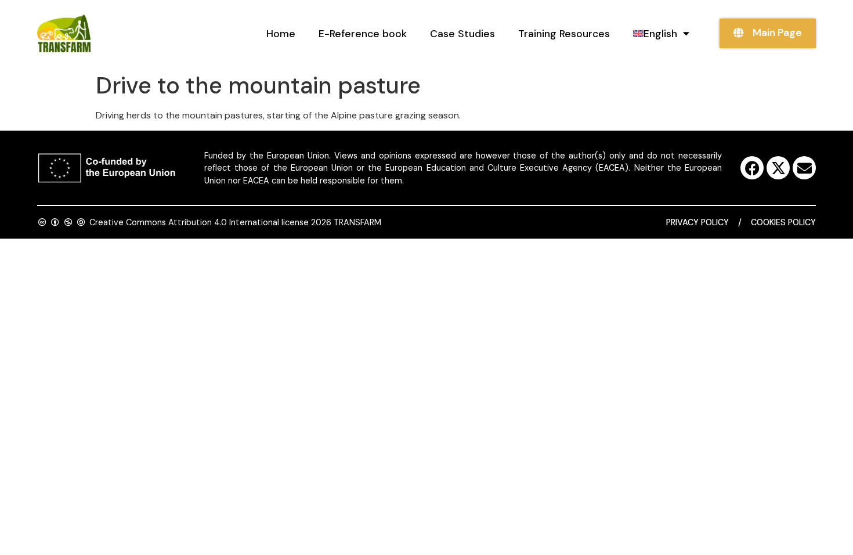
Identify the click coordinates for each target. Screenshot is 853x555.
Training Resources (564, 33)
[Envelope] (804, 167)
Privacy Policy (697, 222)
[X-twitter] (778, 167)
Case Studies (462, 33)
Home (280, 33)
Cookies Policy (783, 222)
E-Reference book (363, 33)
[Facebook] (752, 167)
